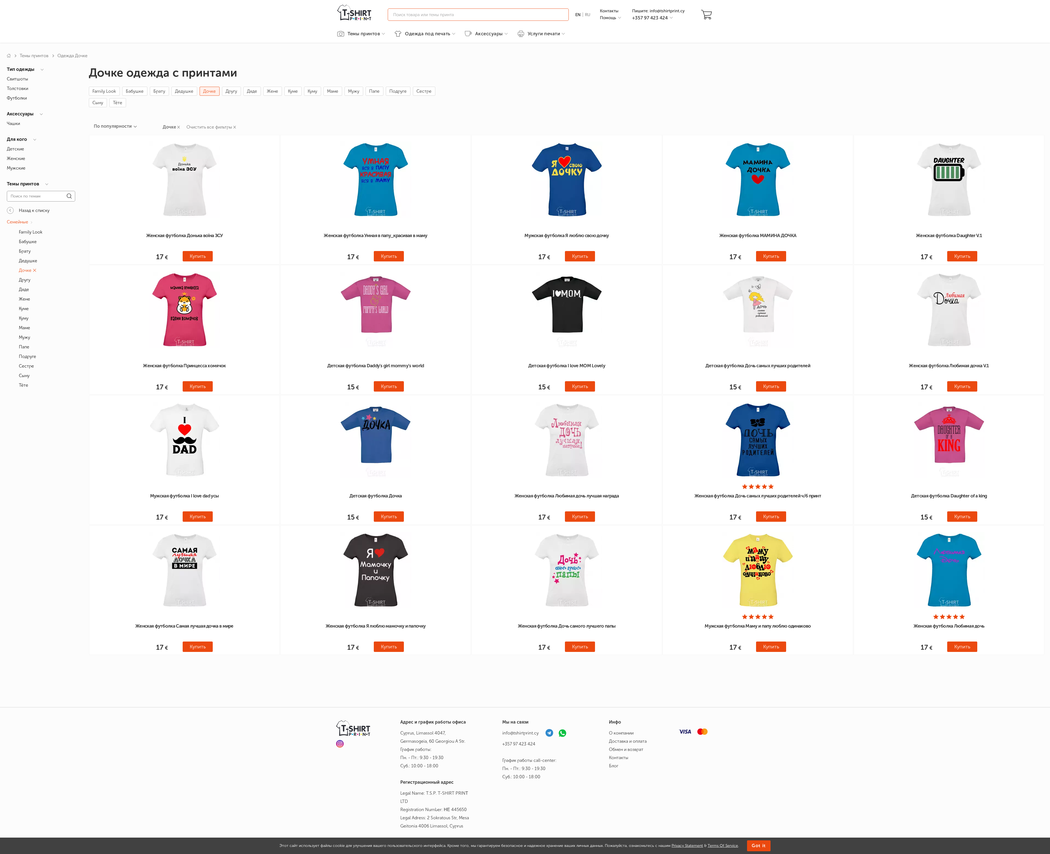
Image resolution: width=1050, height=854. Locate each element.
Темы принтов (34, 55)
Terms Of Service (723, 845)
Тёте (117, 102)
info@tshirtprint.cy (520, 733)
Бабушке (135, 91)
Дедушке (184, 91)
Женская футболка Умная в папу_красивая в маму (375, 235)
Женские (16, 158)
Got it (759, 845)
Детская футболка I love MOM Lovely (566, 365)
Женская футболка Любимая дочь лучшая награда (567, 496)
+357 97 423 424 (518, 744)
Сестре (423, 91)
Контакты (609, 10)
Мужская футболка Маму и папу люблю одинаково (758, 626)
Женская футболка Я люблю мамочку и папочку (376, 626)
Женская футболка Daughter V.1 (949, 235)
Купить (198, 256)
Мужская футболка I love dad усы (184, 496)
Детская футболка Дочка (375, 496)
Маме (332, 91)
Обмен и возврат (626, 749)
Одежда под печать (427, 33)
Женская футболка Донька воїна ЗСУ (184, 235)
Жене (272, 91)
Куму (312, 91)
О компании (621, 733)
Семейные (17, 222)
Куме (293, 91)
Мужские (16, 168)
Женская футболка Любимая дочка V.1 (949, 365)
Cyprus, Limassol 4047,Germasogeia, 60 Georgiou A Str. (432, 737)
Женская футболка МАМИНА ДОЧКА (758, 235)
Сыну (97, 102)
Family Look (104, 91)
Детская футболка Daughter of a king (949, 496)
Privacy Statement (687, 845)
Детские (15, 148)
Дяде (252, 91)
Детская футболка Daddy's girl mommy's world (375, 365)
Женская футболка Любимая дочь (949, 626)
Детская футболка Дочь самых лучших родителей (757, 365)
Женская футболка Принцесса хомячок (184, 365)
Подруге (398, 91)
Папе (374, 91)
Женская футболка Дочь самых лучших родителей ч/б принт (758, 496)
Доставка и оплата (628, 741)
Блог (613, 765)
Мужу (353, 91)
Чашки (13, 123)
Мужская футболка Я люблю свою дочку (566, 235)
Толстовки (17, 88)
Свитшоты (17, 78)
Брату (159, 91)
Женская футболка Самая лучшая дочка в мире (184, 626)
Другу (231, 91)
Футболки (17, 98)
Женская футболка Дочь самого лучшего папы (567, 626)
